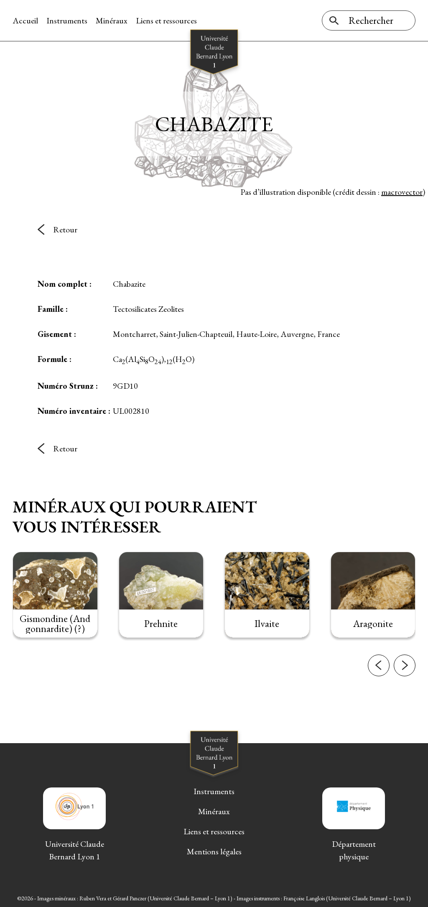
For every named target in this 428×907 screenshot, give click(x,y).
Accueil (25, 20)
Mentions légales (214, 851)
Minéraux (111, 20)
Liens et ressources (166, 20)
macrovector (402, 191)
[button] (379, 665)
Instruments (66, 20)
